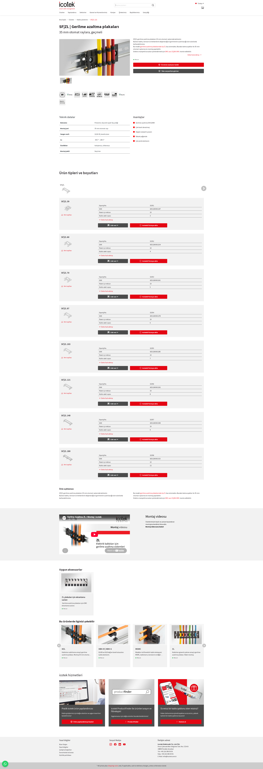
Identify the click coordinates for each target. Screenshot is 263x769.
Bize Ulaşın (63, 744)
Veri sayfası (68, 215)
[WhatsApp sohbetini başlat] (5, 764)
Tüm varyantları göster (170, 71)
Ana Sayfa (62, 20)
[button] (203, 188)
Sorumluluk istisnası (66, 752)
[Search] (153, 5)
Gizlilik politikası (65, 755)
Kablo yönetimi (82, 20)
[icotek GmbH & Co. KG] (67, 5)
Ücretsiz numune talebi (170, 65)
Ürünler (71, 20)
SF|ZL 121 (93, 20)
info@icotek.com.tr (170, 756)
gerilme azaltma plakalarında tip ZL (153, 47)
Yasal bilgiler (64, 740)
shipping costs (113, 766)
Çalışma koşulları (65, 750)
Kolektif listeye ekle (150, 225)
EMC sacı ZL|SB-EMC (172, 51)
